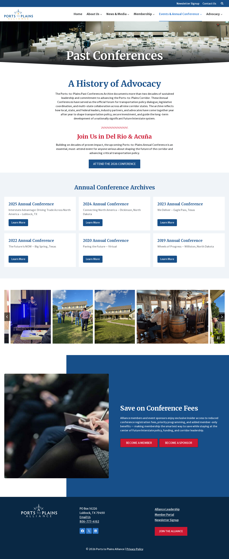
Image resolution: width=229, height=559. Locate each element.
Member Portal (164, 514)
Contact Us (209, 3)
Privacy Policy (134, 549)
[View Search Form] (222, 3)
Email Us (85, 517)
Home (78, 14)
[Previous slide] (7, 316)
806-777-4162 (89, 521)
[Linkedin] (95, 531)
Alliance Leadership (167, 509)
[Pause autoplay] (218, 338)
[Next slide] (222, 316)
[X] (89, 531)
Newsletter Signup (188, 3)
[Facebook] (82, 531)
